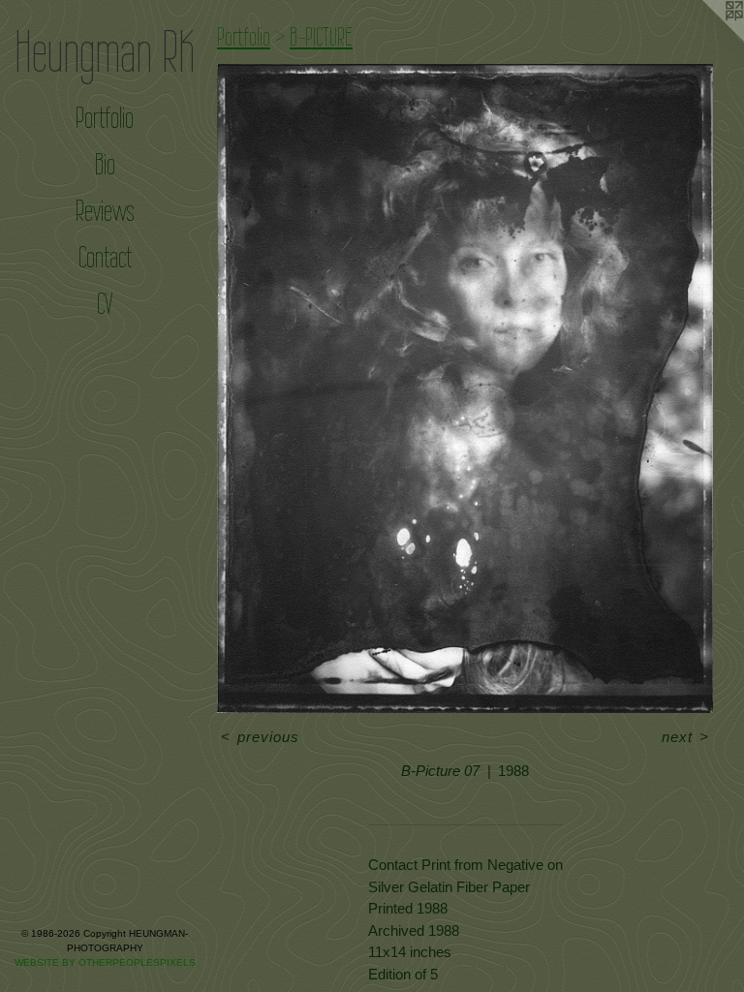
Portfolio (105, 118)
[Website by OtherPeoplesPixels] (705, 39)
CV (104, 304)
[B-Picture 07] (465, 388)
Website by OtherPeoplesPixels (105, 962)
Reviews (105, 211)
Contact (105, 257)
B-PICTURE (321, 36)
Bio (105, 164)
